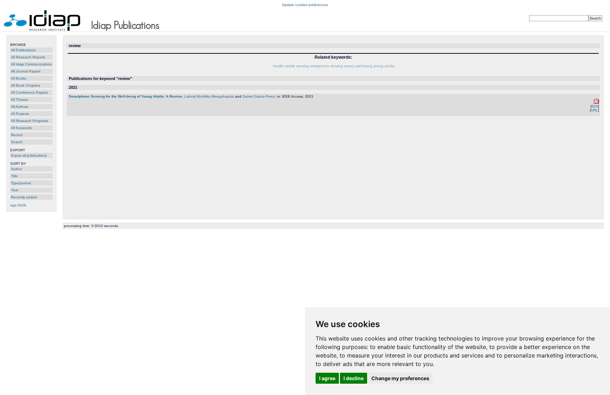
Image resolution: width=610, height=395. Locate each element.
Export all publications (29, 155)
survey (349, 66)
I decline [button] (353, 378)
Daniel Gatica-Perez (259, 96)
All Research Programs (29, 121)
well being (364, 66)
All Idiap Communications (31, 64)
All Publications (23, 50)
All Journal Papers (26, 71)
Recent (17, 135)
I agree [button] (327, 378)
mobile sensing (297, 66)
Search (17, 142)
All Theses (19, 99)
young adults (383, 66)
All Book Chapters (25, 85)
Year (14, 190)
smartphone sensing (326, 66)
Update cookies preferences (305, 5)
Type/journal (21, 183)
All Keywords (21, 128)
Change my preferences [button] (400, 378)
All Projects (20, 114)
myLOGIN (18, 205)
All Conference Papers (29, 92)
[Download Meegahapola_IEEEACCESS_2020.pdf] (596, 102)
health (278, 66)
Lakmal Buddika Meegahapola (209, 96)
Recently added (24, 197)
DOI (595, 106)
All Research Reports (28, 57)
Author (16, 169)
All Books (18, 78)
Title (14, 176)
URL (594, 110)
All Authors (19, 107)
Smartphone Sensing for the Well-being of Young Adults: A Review (125, 96)
